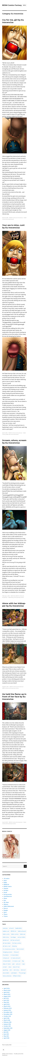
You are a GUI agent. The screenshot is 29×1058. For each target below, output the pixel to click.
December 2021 (8, 1012)
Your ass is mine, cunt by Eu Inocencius (13, 226)
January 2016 (7, 1024)
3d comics (6, 878)
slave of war (16, 967)
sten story (16, 970)
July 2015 (6, 1032)
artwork (11, 928)
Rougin (6, 910)
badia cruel (6, 931)
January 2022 (7, 1010)
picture (18, 964)
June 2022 (6, 1000)
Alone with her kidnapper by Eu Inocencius (14, 604)
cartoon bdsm (21, 937)
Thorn (5, 914)
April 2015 (6, 1038)
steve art (23, 970)
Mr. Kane (6, 902)
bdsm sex (8, 434)
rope (23, 964)
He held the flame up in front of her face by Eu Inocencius (14, 696)
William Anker (17, 976)
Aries (5, 880)
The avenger (22, 973)
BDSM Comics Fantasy (12, 5)
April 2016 (6, 1018)
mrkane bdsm (7, 961)
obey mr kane (7, 964)
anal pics (5, 928)
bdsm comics (5, 688)
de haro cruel (6, 946)
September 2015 (8, 1028)
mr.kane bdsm (14, 955)
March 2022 (7, 1006)
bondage (13, 937)
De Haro (6, 890)
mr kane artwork (15, 958)
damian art (6, 940)
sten (11, 970)
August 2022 (7, 996)
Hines (5, 898)
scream (5, 967)
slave (10, 967)
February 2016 (7, 1022)
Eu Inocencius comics (19, 597)
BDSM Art (13, 595)
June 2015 (6, 1034)
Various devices (7, 976)
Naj (23, 961)
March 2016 (7, 1020)
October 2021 (7, 1016)
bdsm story (11, 597)
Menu (24, 5)
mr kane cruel (16, 961)
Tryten (6, 916)
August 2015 (7, 1030)
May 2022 (6, 1002)
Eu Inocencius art (10, 219)
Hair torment (20, 949)
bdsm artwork (22, 931)
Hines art (16, 952)
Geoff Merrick (8, 896)
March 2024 (7, 990)
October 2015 (7, 1026)
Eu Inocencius (19, 217)
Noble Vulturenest (9, 906)
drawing (14, 946)
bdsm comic (6, 934)
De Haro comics (16, 943)
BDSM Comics (12, 217)
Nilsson (6, 904)
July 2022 (6, 998)
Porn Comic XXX (6, 1045)
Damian (6, 888)
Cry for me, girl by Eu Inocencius (13, 21)
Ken (5, 900)
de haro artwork (15, 940)
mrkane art (6, 958)
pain (13, 964)
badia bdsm (18, 928)
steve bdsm (6, 973)
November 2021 (8, 1014)
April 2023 (7, 992)
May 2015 (6, 1036)
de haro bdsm (7, 943)
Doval (5, 892)
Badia (5, 882)
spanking (5, 970)
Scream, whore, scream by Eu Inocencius (14, 441)
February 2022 (8, 1008)
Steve (5, 912)
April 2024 (7, 988)
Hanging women (7, 952)
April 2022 (7, 1004)
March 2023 (7, 994)
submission (14, 973)
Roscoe (6, 908)
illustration (6, 955)
